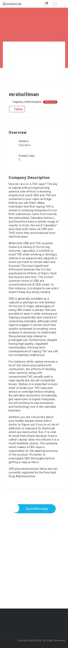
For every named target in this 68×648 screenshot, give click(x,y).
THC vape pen (43, 387)
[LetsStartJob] (18, 4)
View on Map (50, 102)
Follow (18, 109)
